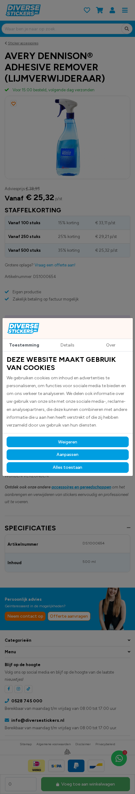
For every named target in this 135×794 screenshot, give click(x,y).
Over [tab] (111, 345)
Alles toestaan (67, 467)
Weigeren (67, 442)
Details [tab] (67, 345)
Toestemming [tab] (24, 345)
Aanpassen (67, 454)
